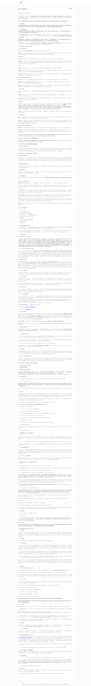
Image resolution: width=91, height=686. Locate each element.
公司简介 (23, 684)
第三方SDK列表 (34, 153)
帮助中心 (27, 684)
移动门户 (35, 684)
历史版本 (70, 8)
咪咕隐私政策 (48, 684)
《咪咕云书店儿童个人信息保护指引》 (25, 637)
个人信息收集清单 (33, 138)
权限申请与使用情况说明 (33, 143)
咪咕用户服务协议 (41, 684)
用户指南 (31, 684)
